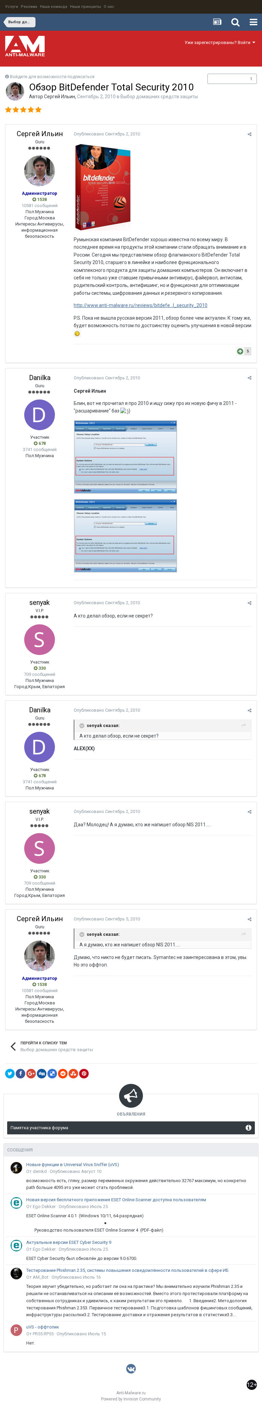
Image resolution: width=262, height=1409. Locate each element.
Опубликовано (107, 133)
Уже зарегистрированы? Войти (218, 42)
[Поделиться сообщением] (249, 134)
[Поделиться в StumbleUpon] (73, 1073)
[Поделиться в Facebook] (20, 1073)
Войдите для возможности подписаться (52, 76)
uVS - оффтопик (42, 1327)
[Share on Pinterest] (84, 1073)
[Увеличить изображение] (77, 333)
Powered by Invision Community (131, 1399)
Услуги (11, 6)
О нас (109, 6)
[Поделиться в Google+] (31, 1073)
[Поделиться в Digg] (41, 1073)
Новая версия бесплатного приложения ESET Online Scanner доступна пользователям (116, 1199)
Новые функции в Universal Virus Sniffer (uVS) (72, 1164)
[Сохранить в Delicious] (52, 1073)
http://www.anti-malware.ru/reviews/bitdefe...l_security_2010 (140, 305)
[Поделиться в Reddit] (63, 1073)
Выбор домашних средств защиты (159, 96)
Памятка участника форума (39, 1127)
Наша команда (53, 6)
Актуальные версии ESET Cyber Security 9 (68, 1242)
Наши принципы (85, 6)
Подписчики (225, 78)
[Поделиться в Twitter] (10, 1073)
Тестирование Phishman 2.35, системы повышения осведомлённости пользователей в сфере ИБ (127, 1270)
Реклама (29, 6)
